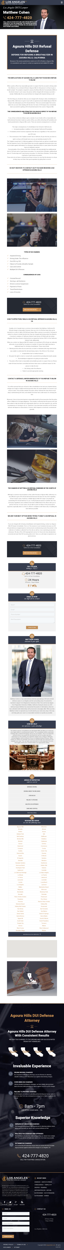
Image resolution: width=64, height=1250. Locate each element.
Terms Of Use (21, 1244)
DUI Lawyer (50, 63)
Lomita (20, 882)
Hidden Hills (44, 865)
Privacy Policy (8, 1244)
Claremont (20, 846)
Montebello (20, 892)
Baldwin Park (20, 834)
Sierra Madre (43, 916)
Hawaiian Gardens (20, 863)
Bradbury (44, 839)
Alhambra (44, 827)
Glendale (20, 860)
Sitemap (17, 1247)
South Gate (20, 921)
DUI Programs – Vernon (41, 1195)
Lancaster (20, 880)
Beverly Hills (20, 839)
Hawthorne (44, 863)
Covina (44, 848)
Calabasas (44, 841)
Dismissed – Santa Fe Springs (43, 1182)
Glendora (44, 860)
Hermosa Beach (20, 865)
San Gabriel (20, 911)
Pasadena (20, 899)
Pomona (20, 901)
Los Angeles (20, 884)
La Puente (44, 875)
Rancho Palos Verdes (44, 901)
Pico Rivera (44, 899)
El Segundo (20, 858)
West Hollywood (44, 928)
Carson (20, 843)
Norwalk (20, 894)
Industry (44, 868)
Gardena (44, 858)
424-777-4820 (19, 17)
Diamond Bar (20, 853)
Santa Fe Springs (44, 913)
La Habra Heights (44, 872)
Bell (44, 834)
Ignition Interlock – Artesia (42, 1190)
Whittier (44, 930)
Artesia (44, 829)
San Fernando (44, 909)
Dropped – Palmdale (40, 1187)
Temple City (20, 923)
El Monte (44, 855)
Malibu (20, 887)
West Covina (20, 928)
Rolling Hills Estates (20, 906)
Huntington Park (20, 868)
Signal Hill (20, 918)
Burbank (20, 841)
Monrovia (43, 889)
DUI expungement (28, 532)
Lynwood (44, 884)
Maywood (20, 889)
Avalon (20, 831)
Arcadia (20, 829)
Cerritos (44, 843)
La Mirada (20, 875)
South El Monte (44, 918)
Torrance (44, 923)
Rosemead (44, 906)
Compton (20, 848)
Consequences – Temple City (43, 1184)
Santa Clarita (20, 913)
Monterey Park (44, 892)
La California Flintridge (20, 872)
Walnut (44, 925)
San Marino (44, 911)
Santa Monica (20, 916)
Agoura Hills (20, 827)
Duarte (20, 855)
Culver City (44, 851)
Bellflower (44, 836)
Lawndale (44, 880)
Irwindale (44, 870)
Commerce (44, 846)
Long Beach (44, 882)
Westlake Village (20, 930)
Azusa (44, 831)
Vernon (20, 925)
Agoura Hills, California (47, 494)
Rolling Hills (44, 904)
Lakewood (44, 877)
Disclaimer (7, 1247)
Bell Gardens (20, 836)
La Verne (20, 877)
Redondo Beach (20, 904)
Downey (44, 853)
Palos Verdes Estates (20, 896)
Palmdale (44, 894)
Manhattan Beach (44, 887)
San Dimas (20, 909)
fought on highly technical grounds (23, 388)
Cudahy (20, 851)
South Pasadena (44, 921)
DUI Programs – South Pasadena (44, 1193)
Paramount (44, 896)
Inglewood (20, 870)
